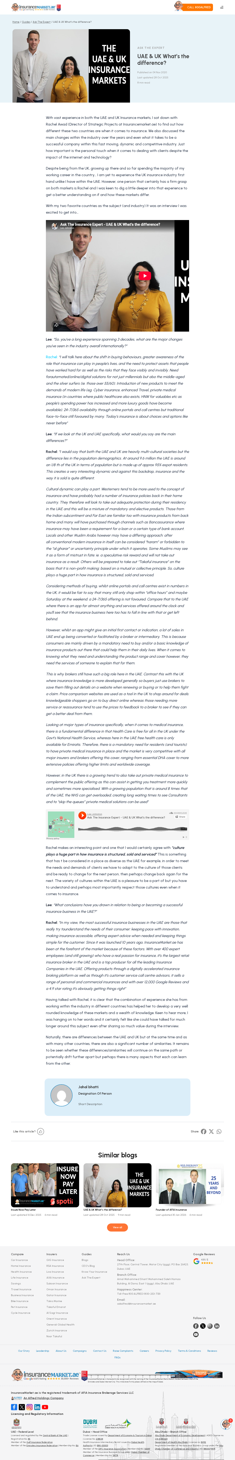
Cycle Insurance (20, 1312)
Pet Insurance (19, 1307)
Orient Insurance (56, 1318)
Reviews (212, 1350)
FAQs (117, 1357)
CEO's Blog (88, 1265)
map (166, 1264)
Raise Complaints (123, 1350)
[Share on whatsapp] (219, 1131)
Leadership (42, 1350)
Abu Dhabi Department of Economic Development (180, 1435)
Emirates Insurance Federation (41, 1445)
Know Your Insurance (94, 1271)
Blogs (85, 1260)
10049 (147, 1449)
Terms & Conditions (189, 1350)
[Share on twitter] (211, 1131)
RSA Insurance (55, 1265)
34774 (115, 1455)
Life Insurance (19, 1277)
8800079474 (209, 1449)
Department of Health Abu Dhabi (171, 1442)
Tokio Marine (54, 1301)
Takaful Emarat (56, 1307)
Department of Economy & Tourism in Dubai (130, 1435)
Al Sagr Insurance (57, 1312)
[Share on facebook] (203, 1131)
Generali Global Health (60, 1324)
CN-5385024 (161, 1439)
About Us (61, 1350)
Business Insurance (22, 1295)
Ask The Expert (91, 1277)
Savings (16, 1283)
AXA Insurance (55, 1277)
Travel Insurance (21, 1289)
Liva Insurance (55, 1271)
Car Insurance (19, 1260)
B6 (77, 1445)
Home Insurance (21, 1265)
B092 (203, 1442)
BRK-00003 (102, 1445)
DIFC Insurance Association (112, 1449)
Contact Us (99, 1350)
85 (29, 1439)
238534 (99, 1439)
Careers (144, 1350)
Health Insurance (21, 1271)
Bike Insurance (19, 1301)
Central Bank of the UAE (55, 1435)
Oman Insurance (56, 1289)
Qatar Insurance (56, 1295)
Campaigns (79, 1350)
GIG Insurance (55, 1260)
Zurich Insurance (56, 1330)
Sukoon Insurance (57, 1283)
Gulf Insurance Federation (39, 1442)
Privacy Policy (163, 1350)
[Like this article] (40, 1131)
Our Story (24, 1350)
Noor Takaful (54, 1336)
